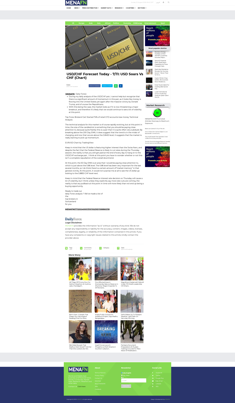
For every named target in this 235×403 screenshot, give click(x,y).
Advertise (98, 381)
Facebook (158, 373)
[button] (163, 2)
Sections (141, 8)
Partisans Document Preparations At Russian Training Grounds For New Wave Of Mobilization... (130, 348)
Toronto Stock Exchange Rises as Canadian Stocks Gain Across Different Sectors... (158, 142)
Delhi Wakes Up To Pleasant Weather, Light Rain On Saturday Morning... (131, 316)
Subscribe (126, 386)
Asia (99, 23)
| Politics (115, 23)
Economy (127, 23)
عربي (158, 2)
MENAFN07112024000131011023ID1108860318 (87, 209)
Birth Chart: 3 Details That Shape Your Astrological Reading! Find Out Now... (78, 316)
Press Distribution (89, 8)
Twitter (157, 375)
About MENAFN (100, 384)
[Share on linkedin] (121, 86)
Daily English (126, 373)
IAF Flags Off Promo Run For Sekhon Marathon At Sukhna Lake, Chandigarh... (80, 284)
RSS (156, 386)
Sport (161, 23)
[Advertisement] (118, 15)
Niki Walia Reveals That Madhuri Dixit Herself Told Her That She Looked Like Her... (80, 347)
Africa (107, 23)
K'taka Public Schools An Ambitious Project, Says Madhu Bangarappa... (106, 316)
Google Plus (159, 378)
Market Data (106, 8)
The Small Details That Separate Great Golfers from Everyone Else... (156, 137)
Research (118, 8)
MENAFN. (79, 399)
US (70, 23)
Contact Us (98, 378)
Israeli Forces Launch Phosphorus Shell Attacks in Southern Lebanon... (105, 347)
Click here (81, 386)
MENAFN (70, 94)
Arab (91, 23)
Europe (81, 23)
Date (68, 85)
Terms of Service (100, 373)
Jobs (96, 386)
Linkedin (158, 384)
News (76, 8)
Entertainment (147, 23)
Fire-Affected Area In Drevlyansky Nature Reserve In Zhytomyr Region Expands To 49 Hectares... (106, 285)
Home (69, 8)
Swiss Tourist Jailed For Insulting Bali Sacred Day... (162, 86)
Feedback (98, 389)
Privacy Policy (99, 375)
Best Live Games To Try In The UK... (155, 128)
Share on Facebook (95, 85)
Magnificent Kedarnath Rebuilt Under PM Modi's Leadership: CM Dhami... (132, 284)
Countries (130, 8)
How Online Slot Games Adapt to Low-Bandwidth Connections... (156, 132)
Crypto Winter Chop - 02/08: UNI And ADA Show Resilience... (161, 80)
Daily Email (158, 381)
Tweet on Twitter (107, 85)
